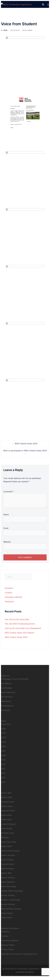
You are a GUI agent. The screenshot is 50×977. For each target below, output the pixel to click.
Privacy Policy (7, 949)
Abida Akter (6, 819)
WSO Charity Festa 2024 (16, 637)
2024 (3, 737)
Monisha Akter (7, 833)
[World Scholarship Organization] (16, 4)
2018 (3, 764)
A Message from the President (15, 679)
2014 (3, 782)
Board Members (8, 692)
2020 (3, 755)
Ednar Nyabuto (8, 882)
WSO (6, 30)
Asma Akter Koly (8, 842)
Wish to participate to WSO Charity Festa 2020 (25, 450)
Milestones (6, 701)
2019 (24, 30)
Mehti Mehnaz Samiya (11, 909)
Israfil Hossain (7, 859)
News (30, 30)
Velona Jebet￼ (8, 895)
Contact (8, 592)
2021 (3, 751)
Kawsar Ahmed (8, 904)
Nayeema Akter (8, 810)
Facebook (9, 601)
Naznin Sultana (8, 877)
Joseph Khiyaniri (8, 824)
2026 (3, 728)
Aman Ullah (6, 793)
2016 (3, 773)
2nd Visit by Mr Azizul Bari (17, 619)
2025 (3, 733)
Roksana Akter (7, 802)
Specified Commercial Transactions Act (19, 954)
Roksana (5, 837)
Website (7, 542)
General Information (10, 928)
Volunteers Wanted (13, 597)
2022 (3, 746)
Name (6, 514)
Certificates (6, 688)
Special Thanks (8, 945)
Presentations (7, 705)
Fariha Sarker (7, 913)
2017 (3, 768)
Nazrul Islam (6, 846)
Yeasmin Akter (7, 864)
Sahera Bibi (6, 873)
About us (5, 675)
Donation (9, 588)
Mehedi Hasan (7, 868)
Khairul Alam (6, 797)
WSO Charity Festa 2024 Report (19, 632)
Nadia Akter (6, 815)
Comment (8, 491)
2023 (3, 742)
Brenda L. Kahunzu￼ (10, 900)
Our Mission (6, 683)
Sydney (30, 972)
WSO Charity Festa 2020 (26, 443)
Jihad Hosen (6, 917)
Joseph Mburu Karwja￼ (12, 891)
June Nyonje (6, 828)
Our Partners (7, 697)
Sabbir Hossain (8, 855)
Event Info (5, 724)
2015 (3, 777)
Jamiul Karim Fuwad (10, 850)
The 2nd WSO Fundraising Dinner (20, 624)
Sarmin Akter (7, 806)
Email (5, 528)
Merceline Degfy (8, 886)
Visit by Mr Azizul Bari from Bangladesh (23, 628)
